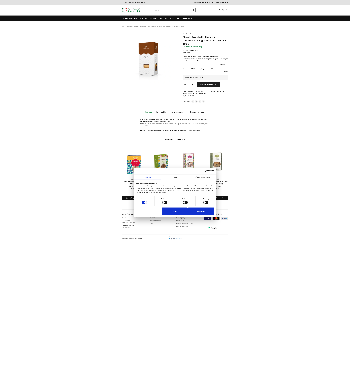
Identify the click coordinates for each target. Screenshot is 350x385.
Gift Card (163, 18)
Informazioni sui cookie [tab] (202, 177)
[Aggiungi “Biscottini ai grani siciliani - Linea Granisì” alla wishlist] (172, 152)
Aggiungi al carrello (207, 84)
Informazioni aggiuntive (177, 112)
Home (123, 26)
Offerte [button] (153, 18)
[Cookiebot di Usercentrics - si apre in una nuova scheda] (206, 171)
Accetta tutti (201, 211)
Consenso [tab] (147, 177)
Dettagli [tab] (175, 177)
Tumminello (216, 179)
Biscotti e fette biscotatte (134, 26)
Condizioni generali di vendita (185, 224)
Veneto (191, 96)
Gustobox (143, 18)
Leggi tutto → (223, 65)
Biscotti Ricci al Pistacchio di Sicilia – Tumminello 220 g (216, 183)
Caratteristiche (161, 112)
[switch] (164, 202)
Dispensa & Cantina (214, 91)
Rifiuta (175, 211)
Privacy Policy (180, 221)
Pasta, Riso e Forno (201, 93)
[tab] (148, 112)
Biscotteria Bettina (189, 34)
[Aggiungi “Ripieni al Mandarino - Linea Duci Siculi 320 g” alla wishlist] (144, 152)
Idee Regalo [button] (186, 18)
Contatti (151, 224)
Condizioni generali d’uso (184, 226)
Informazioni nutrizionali (197, 112)
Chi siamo (152, 218)
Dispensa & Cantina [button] (129, 18)
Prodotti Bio (174, 18)
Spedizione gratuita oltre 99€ (203, 2)
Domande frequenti (222, 2)
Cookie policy (180, 218)
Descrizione (148, 112)
